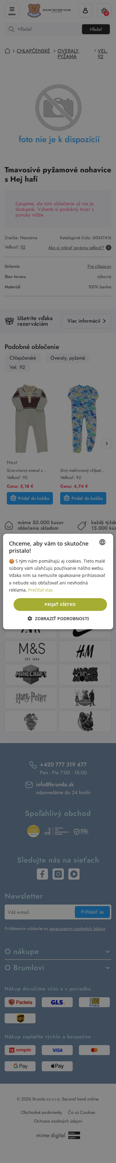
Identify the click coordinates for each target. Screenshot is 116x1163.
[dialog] (58, 581)
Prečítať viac (40, 590)
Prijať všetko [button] (60, 604)
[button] (58, 618)
